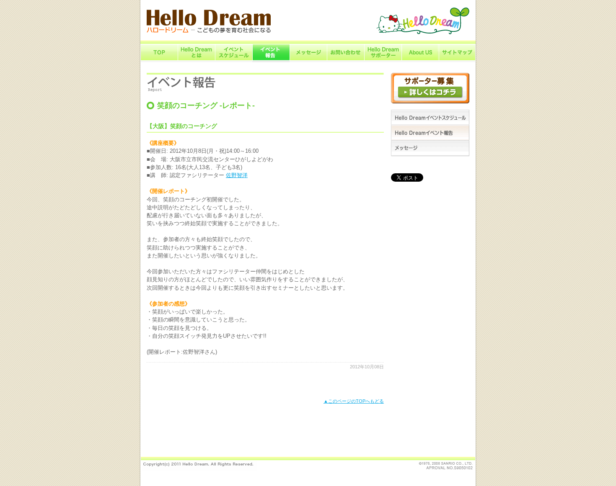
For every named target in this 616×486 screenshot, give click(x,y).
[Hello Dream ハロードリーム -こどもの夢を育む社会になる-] (209, 31)
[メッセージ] (308, 60)
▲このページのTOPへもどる (354, 401)
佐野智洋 (237, 175)
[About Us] (420, 60)
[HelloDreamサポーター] (382, 60)
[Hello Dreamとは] (196, 60)
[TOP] (159, 60)
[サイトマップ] (457, 60)
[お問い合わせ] (345, 60)
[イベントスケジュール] (233, 60)
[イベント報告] (271, 60)
